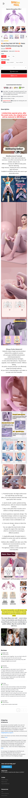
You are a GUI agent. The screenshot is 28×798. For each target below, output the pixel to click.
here (6, 737)
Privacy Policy (4, 795)
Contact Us (7, 766)
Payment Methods (5, 783)
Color (2, 53)
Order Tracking (4, 779)
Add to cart (15, 71)
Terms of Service (5, 793)
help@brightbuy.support (7, 732)
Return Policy (4, 781)
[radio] (3, 56)
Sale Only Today (5, 59)
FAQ (2, 791)
